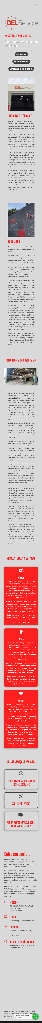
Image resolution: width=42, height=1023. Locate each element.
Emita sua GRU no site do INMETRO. (21, 69)
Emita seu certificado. (21, 61)
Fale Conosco (21, 54)
